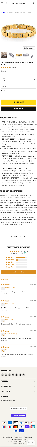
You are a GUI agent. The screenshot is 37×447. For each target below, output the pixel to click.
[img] (5, 285)
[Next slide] (35, 55)
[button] (4, 55)
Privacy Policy (18, 437)
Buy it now (18, 109)
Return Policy (28, 437)
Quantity (3, 91)
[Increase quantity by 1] (18, 95)
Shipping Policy (7, 437)
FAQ (25, 439)
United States (17, 408)
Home (3, 12)
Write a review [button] (18, 272)
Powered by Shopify (18, 443)
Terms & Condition (16, 439)
